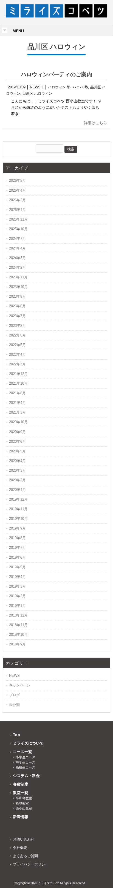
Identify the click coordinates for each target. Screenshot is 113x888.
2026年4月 (17, 190)
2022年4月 (17, 354)
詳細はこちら (95, 123)
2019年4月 (17, 577)
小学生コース (25, 757)
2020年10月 (18, 422)
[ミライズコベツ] (57, 16)
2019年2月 (17, 596)
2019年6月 (17, 557)
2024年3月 (17, 258)
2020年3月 (17, 470)
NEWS (35, 87)
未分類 (14, 705)
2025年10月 (18, 229)
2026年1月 (17, 210)
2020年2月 (17, 480)
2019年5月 (17, 567)
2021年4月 (17, 403)
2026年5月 (17, 180)
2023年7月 (17, 316)
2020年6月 (17, 441)
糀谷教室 (22, 803)
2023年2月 (17, 326)
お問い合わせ (23, 839)
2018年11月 (18, 625)
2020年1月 (17, 490)
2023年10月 (18, 287)
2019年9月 (17, 528)
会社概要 (20, 848)
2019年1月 (17, 606)
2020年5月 (17, 451)
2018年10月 (18, 634)
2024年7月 (17, 239)
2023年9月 (17, 296)
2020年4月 (17, 461)
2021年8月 (17, 393)
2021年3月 (17, 412)
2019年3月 (17, 586)
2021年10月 (18, 383)
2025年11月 (18, 219)
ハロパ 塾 (80, 87)
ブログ (14, 695)
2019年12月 (18, 499)
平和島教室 (24, 798)
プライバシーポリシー (31, 864)
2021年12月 (18, 374)
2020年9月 (17, 432)
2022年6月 (17, 335)
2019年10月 (18, 519)
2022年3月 (17, 364)
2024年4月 (17, 248)
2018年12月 (18, 615)
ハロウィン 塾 (59, 87)
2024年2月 (17, 267)
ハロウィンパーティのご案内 (56, 74)
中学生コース (25, 762)
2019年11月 (18, 509)
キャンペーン (19, 685)
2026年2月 (17, 200)
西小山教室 (24, 808)
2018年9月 (17, 644)
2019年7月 (17, 547)
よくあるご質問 (25, 856)
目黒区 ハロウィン (37, 93)
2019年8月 (17, 538)
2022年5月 (17, 345)
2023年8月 (17, 306)
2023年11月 (18, 277)
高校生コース (25, 767)
